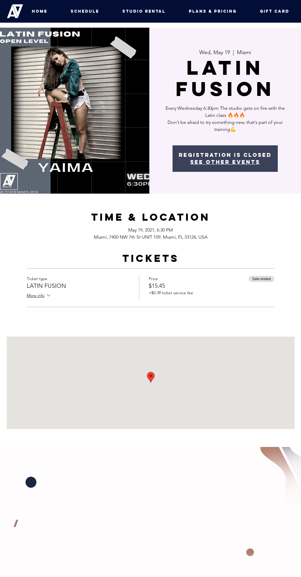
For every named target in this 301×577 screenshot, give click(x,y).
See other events (225, 162)
